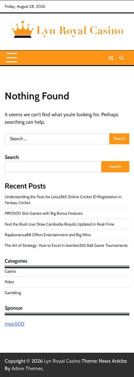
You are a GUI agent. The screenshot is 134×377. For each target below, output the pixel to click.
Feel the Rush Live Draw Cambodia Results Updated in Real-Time (59, 224)
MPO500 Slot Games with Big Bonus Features (44, 213)
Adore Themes (27, 368)
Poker (9, 281)
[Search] (121, 58)
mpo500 (14, 324)
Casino (10, 271)
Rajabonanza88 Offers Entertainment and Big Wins (48, 234)
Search (12, 157)
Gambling (13, 292)
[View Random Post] (110, 58)
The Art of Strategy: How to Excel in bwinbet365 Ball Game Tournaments (66, 245)
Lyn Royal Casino (62, 361)
